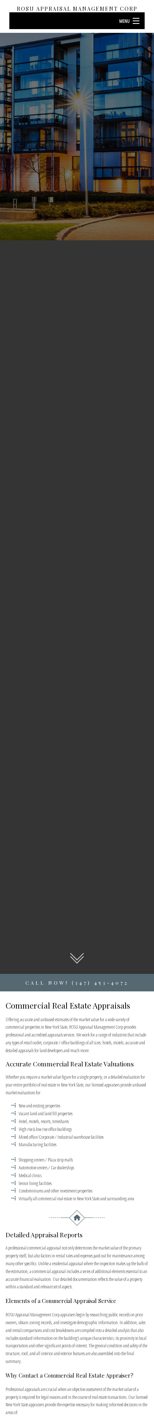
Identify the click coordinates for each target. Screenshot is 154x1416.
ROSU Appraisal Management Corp (77, 8)
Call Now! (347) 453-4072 (77, 982)
